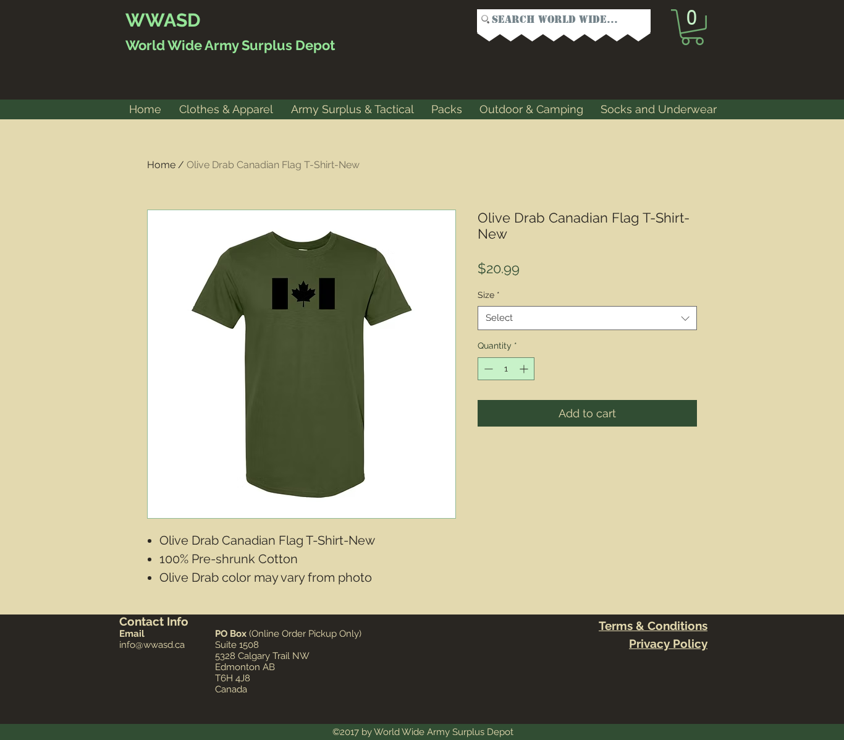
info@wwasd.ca (152, 644)
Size (489, 295)
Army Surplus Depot (268, 45)
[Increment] (525, 369)
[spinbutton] (506, 369)
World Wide (163, 45)
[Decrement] (487, 369)
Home (161, 165)
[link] (692, 27)
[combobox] (587, 318)
